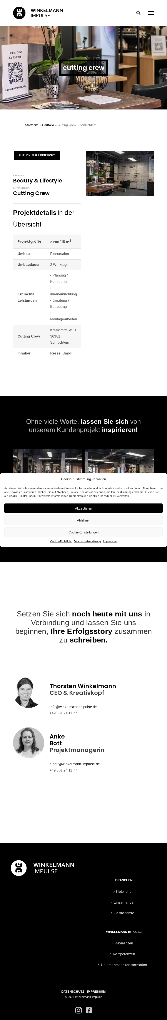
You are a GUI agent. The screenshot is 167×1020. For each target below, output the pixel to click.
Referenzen (124, 943)
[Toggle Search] (138, 13)
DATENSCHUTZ (73, 991)
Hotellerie (124, 891)
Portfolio (48, 125)
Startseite (31, 125)
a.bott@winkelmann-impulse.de (75, 764)
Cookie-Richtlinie (61, 541)
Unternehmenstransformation (124, 965)
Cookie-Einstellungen (83, 532)
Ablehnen (83, 520)
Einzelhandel (124, 902)
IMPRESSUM (96, 991)
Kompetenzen (124, 954)
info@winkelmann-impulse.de (73, 707)
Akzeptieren (83, 508)
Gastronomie (124, 913)
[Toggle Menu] (150, 13)
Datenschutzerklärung (87, 541)
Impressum (110, 541)
